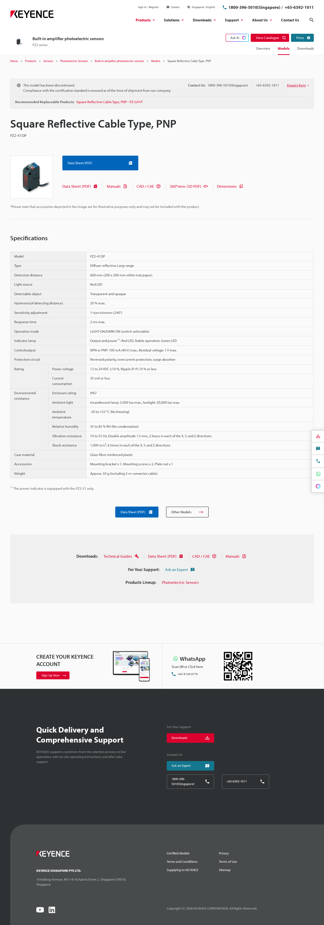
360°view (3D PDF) (185, 186)
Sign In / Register (148, 7)
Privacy (224, 853)
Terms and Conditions (182, 861)
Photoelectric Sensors (180, 582)
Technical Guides (118, 556)
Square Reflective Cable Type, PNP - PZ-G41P (109, 102)
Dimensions (227, 186)
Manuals (114, 186)
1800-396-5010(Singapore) (254, 7)
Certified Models (178, 853)
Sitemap (225, 870)
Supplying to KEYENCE (182, 870)
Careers (175, 7)
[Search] (312, 20)
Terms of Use (228, 861)
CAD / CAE (145, 186)
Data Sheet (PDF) (76, 186)
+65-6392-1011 (299, 7)
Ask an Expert (176, 569)
